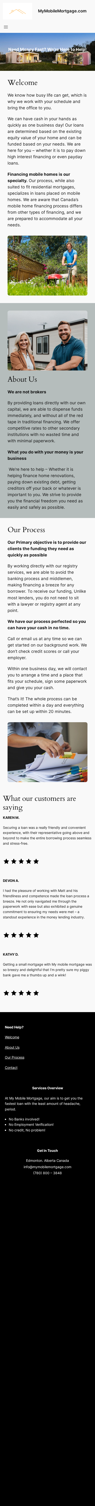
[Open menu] (6, 27)
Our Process (14, 1057)
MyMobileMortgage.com (62, 11)
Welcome (12, 1037)
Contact (11, 1067)
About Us (12, 1047)
